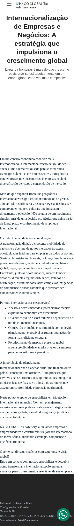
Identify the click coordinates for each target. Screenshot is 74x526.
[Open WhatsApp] (63, 514)
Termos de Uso (8, 511)
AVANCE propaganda (28, 520)
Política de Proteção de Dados (16, 502)
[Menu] (9, 5)
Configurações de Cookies (14, 507)
